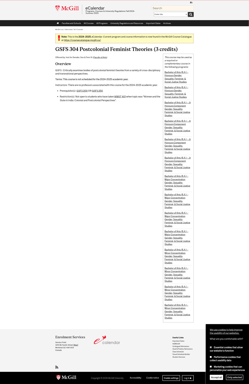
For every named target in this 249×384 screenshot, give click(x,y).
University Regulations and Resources (126, 23)
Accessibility (135, 377)
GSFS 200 (82, 90)
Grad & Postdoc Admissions (182, 349)
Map (76, 345)
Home (57, 23)
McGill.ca (59, 29)
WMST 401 (120, 96)
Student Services (178, 357)
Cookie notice (152, 377)
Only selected (234, 377)
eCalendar (94, 8)
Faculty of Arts (100, 57)
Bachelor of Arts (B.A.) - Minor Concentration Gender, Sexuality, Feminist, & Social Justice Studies (177, 256)
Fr (191, 2)
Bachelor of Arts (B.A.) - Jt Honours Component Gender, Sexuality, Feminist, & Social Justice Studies (178, 109)
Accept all (216, 377)
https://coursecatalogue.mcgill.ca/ (82, 40)
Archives (167, 23)
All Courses (89, 23)
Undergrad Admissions (180, 346)
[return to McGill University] (66, 378)
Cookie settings (171, 378)
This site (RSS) (57, 367)
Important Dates (153, 23)
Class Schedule (178, 352)
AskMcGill (176, 344)
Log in (186, 378)
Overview (68, 29)
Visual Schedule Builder (181, 354)
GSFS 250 (97, 90)
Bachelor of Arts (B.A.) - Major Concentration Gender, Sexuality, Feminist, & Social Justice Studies (177, 182)
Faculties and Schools (70, 24)
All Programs (101, 23)
